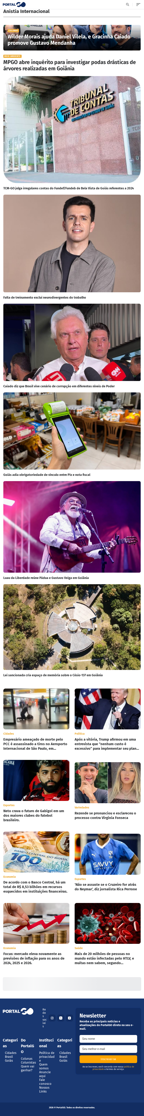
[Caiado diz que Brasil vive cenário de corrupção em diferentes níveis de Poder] (72, 346)
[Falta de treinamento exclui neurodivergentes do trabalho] (72, 247)
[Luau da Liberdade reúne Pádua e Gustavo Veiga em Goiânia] (72, 530)
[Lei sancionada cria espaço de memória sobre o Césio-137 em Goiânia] (72, 630)
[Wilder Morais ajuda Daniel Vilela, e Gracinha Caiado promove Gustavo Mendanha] (72, 37)
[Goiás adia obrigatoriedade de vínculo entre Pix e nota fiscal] (72, 434)
